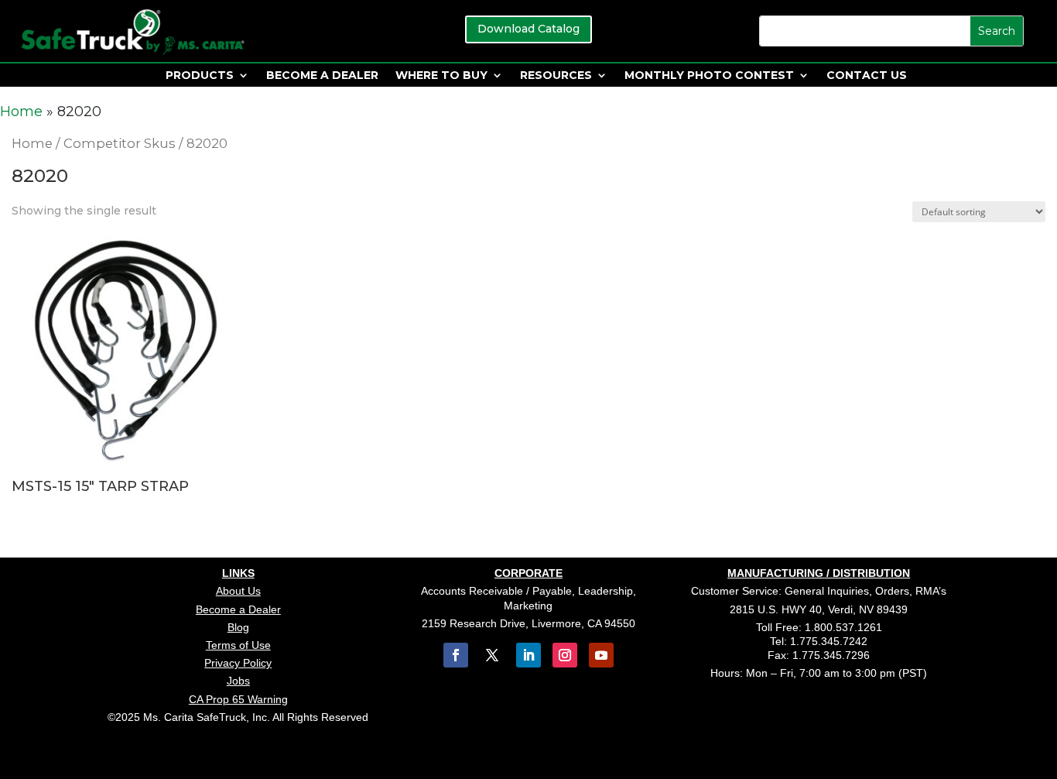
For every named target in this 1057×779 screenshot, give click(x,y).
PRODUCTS (200, 76)
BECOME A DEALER (322, 76)
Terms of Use (238, 645)
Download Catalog (528, 29)
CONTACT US (866, 76)
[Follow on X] (492, 655)
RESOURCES (556, 76)
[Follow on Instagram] (564, 655)
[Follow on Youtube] (601, 655)
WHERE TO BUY (441, 76)
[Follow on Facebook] (455, 655)
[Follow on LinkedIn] (528, 655)
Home (21, 111)
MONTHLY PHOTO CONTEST (709, 76)
